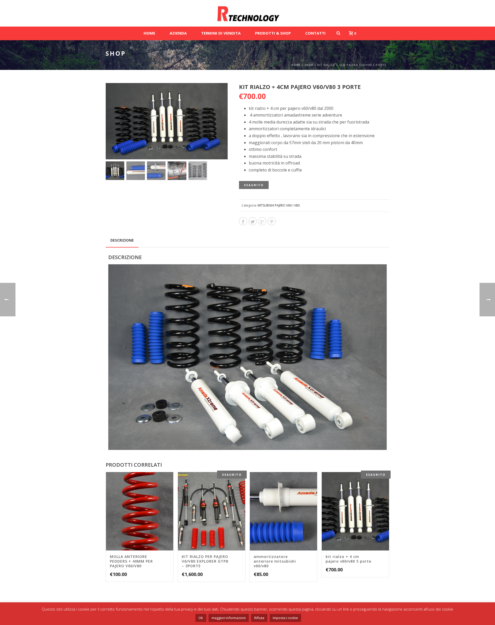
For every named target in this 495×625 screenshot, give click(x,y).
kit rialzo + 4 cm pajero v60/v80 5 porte (348, 559)
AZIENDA (178, 33)
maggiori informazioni (229, 617)
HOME (149, 33)
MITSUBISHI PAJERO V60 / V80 (279, 205)
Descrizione (122, 240)
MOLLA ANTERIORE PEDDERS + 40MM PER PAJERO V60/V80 (131, 561)
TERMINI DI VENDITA (221, 33)
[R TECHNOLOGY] (247, 13)
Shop (308, 65)
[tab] (122, 240)
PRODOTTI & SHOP (273, 33)
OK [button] (201, 617)
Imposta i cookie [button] (285, 617)
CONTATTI (315, 33)
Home (296, 65)
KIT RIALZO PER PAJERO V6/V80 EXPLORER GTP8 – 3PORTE (205, 561)
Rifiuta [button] (259, 617)
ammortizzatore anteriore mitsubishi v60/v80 (275, 561)
